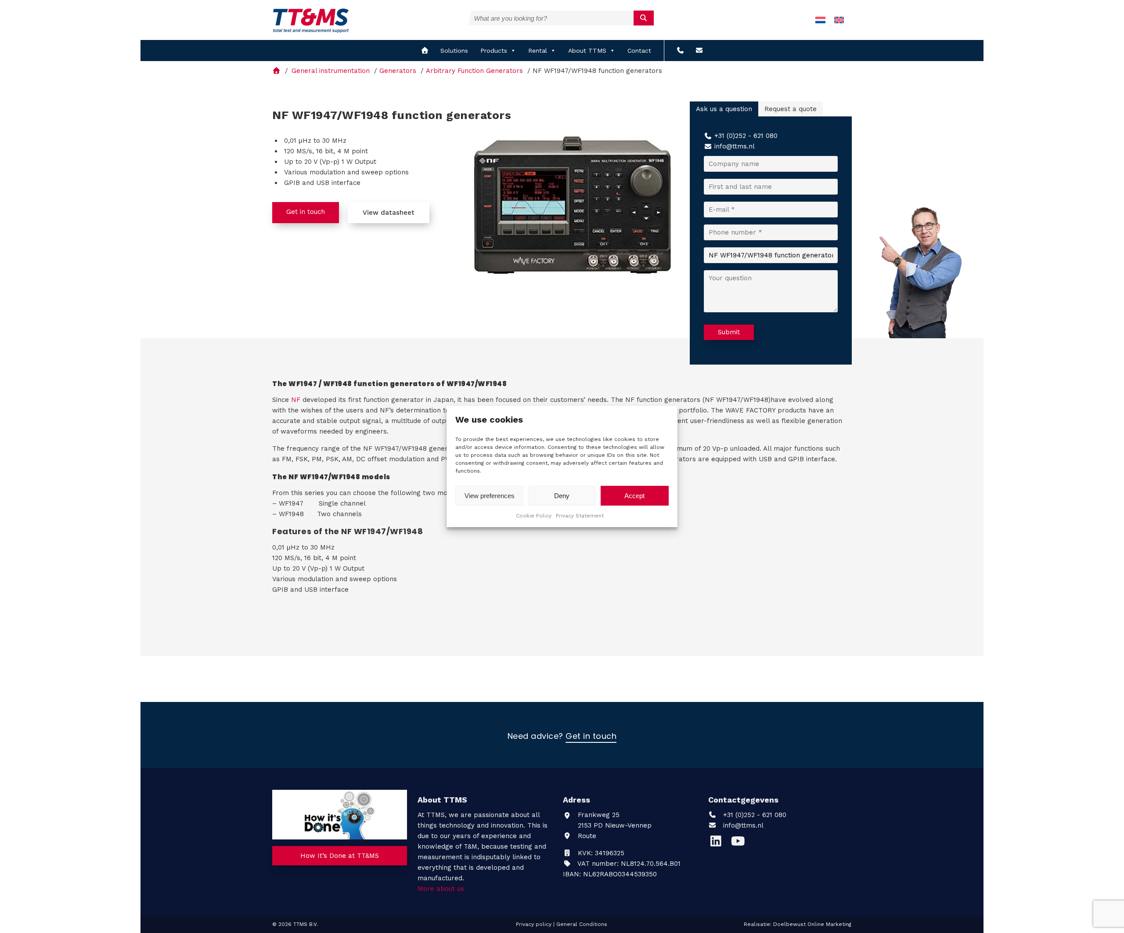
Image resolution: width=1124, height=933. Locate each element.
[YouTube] (740, 843)
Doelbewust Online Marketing (812, 924)
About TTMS (587, 50)
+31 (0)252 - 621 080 (746, 136)
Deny (561, 495)
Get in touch (305, 212)
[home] (424, 50)
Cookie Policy (533, 516)
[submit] (644, 18)
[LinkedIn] (719, 843)
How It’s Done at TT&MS (339, 856)
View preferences (490, 495)
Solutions (454, 50)
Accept (634, 495)
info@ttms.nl (734, 146)
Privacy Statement (580, 516)
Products (493, 50)
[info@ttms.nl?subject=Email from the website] (699, 50)
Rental (537, 50)
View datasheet (388, 213)
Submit (729, 332)
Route (586, 836)
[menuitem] (820, 20)
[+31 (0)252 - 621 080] (680, 50)
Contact (639, 50)
